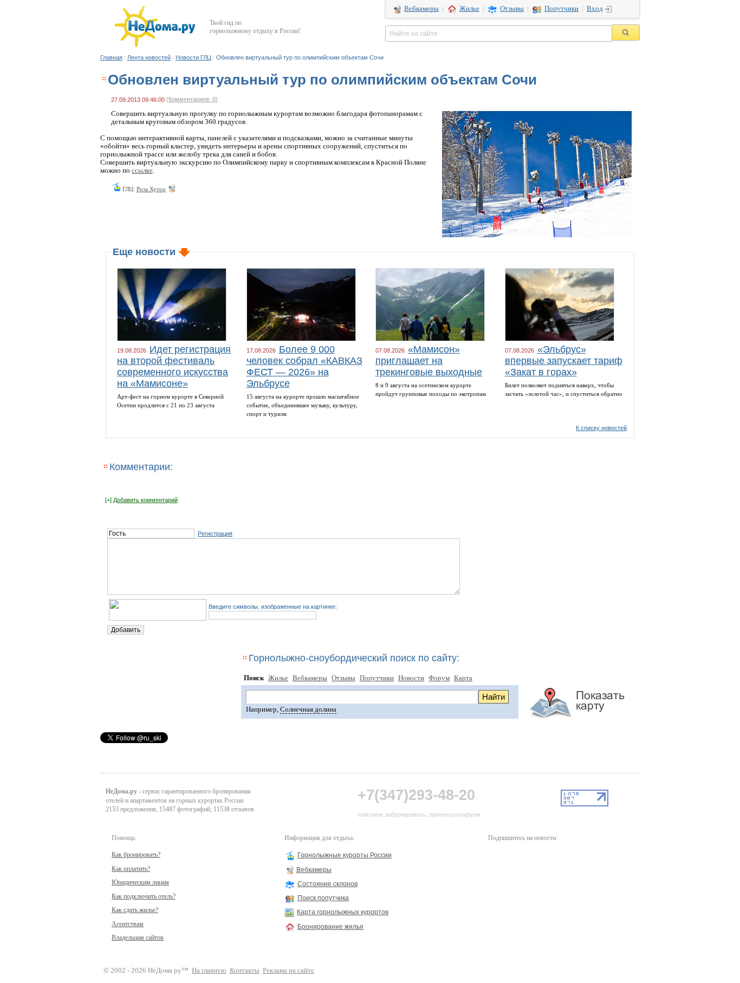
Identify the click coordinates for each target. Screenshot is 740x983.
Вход (595, 8)
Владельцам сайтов (138, 937)
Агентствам (128, 924)
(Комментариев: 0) (192, 99)
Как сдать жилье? (135, 910)
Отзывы (512, 8)
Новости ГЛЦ (193, 57)
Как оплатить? (131, 869)
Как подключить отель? (144, 896)
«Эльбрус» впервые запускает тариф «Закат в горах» (563, 360)
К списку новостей (601, 428)
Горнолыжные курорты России (344, 855)
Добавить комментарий (145, 500)
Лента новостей (149, 57)
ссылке (142, 170)
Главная (111, 57)
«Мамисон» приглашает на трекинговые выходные (428, 360)
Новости (411, 678)
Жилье (469, 8)
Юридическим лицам (140, 882)
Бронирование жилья (330, 926)
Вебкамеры (421, 8)
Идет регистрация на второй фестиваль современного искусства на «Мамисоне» (174, 366)
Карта (463, 678)
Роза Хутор (151, 189)
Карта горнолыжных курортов (342, 912)
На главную (209, 970)
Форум (439, 678)
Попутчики (561, 8)
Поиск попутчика (323, 898)
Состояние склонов (327, 884)
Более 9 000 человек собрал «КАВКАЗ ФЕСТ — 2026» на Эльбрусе (304, 366)
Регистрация (215, 533)
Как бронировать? (136, 854)
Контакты (244, 970)
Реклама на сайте (288, 970)
